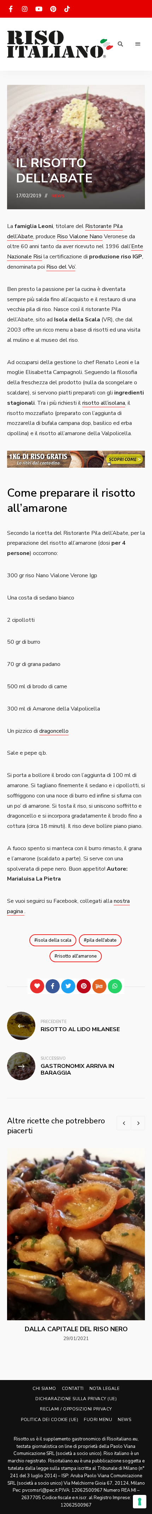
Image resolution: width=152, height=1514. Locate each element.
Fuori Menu (98, 1419)
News (58, 196)
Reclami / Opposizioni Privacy (76, 1409)
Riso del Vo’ (60, 267)
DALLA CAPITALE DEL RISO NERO (76, 1329)
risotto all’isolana (103, 403)
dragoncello (54, 731)
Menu (138, 44)
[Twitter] (68, 986)
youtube (39, 9)
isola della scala (54, 940)
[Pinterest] (84, 986)
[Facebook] (53, 986)
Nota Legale (104, 1388)
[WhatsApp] (115, 986)
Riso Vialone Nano (80, 236)
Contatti (73, 1388)
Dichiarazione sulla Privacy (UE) (76, 1399)
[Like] (37, 986)
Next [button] (138, 1123)
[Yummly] (99, 986)
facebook (11, 9)
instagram (25, 9)
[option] (76, 1245)
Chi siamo (44, 1388)
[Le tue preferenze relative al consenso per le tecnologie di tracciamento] (139, 1501)
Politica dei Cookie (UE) (49, 1419)
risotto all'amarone (77, 956)
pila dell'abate (102, 940)
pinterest (53, 9)
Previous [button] (124, 1123)
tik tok (67, 9)
